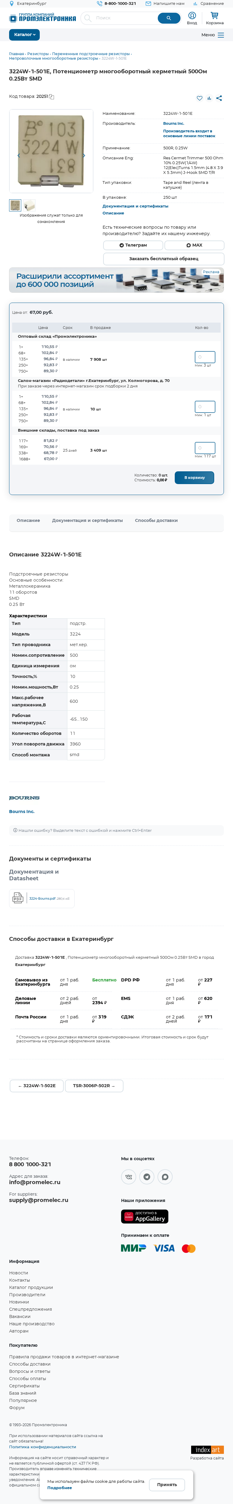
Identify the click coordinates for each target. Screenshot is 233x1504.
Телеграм (136, 245)
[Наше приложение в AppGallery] (144, 1217)
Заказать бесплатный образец (163, 259)
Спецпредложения (30, 1309)
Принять (167, 1485)
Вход (192, 22)
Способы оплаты (27, 1379)
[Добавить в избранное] (199, 98)
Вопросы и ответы (29, 1372)
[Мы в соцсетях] (128, 1176)
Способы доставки (156, 521)
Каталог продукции (31, 1288)
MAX (197, 245)
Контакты (19, 1280)
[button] (18, 155)
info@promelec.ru (34, 1182)
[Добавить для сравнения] (209, 98)
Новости (18, 1273)
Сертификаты (24, 1386)
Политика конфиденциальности (42, 1446)
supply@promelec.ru (38, 1200)
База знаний (22, 1393)
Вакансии (20, 1317)
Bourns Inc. (173, 123)
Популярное (23, 1401)
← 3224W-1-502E (37, 1086)
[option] (51, 151)
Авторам (19, 1331)
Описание (113, 213)
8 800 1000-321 (30, 1164)
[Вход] (192, 15)
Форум (17, 1408)
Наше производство (32, 1324)
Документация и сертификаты (135, 206)
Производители (27, 1295)
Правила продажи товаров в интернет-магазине (64, 1357)
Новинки (19, 1302)
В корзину (194, 478)
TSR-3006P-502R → (94, 1086)
